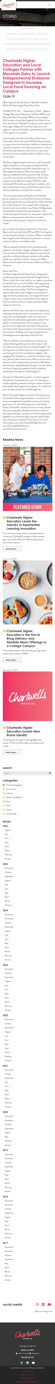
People (8, 809)
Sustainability (11, 813)
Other (8, 805)
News (8, 801)
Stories (30, 28)
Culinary (9, 793)
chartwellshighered (44, 1311)
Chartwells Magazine (14, 785)
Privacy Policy (27, 1375)
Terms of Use (27, 1371)
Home (22, 28)
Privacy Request (27, 1378)
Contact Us (35, 1353)
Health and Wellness (14, 797)
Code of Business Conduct (27, 1382)
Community (10, 789)
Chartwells (27, 1334)
